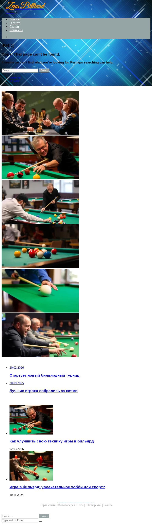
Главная (15, 19)
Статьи (14, 26)
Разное (108, 505)
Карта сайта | (49, 505)
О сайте (15, 23)
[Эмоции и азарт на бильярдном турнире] (76, 335)
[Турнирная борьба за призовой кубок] (76, 113)
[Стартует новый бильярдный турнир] (76, 202)
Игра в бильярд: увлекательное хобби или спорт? (57, 487)
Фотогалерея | (67, 505)
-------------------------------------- (76, 501)
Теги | (81, 505)
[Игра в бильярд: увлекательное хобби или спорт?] (80, 466)
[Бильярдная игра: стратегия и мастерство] (76, 246)
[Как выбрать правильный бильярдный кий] (76, 291)
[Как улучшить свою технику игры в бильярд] (76, 158)
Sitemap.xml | (95, 505)
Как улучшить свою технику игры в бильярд (52, 441)
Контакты (16, 30)
